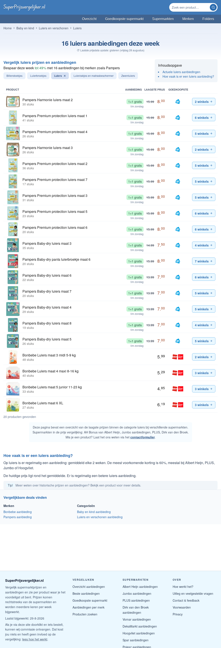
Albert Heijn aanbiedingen (140, 586)
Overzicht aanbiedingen (89, 586)
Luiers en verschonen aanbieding (100, 517)
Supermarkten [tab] (163, 19)
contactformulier (142, 437)
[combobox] (190, 7)
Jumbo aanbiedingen (137, 593)
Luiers (60, 76)
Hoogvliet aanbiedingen (139, 633)
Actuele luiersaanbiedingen (181, 72)
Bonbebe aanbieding (17, 512)
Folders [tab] (208, 19)
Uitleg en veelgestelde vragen (193, 593)
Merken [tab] (188, 19)
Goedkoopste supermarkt (90, 600)
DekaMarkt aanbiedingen (140, 626)
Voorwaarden (182, 607)
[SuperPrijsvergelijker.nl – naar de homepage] (24, 7)
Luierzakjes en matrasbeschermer (94, 75)
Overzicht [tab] (89, 19)
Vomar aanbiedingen (137, 619)
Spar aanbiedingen (135, 640)
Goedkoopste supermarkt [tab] (124, 19)
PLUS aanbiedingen (136, 600)
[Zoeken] (213, 7)
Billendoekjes (14, 75)
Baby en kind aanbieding (94, 512)
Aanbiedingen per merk (88, 607)
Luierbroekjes (38, 75)
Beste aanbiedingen (86, 593)
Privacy (178, 614)
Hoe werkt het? (183, 586)
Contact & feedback (186, 600)
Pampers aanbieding (17, 517)
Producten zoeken (85, 614)
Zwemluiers (128, 75)
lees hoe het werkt (34, 639)
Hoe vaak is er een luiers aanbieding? (188, 76)
